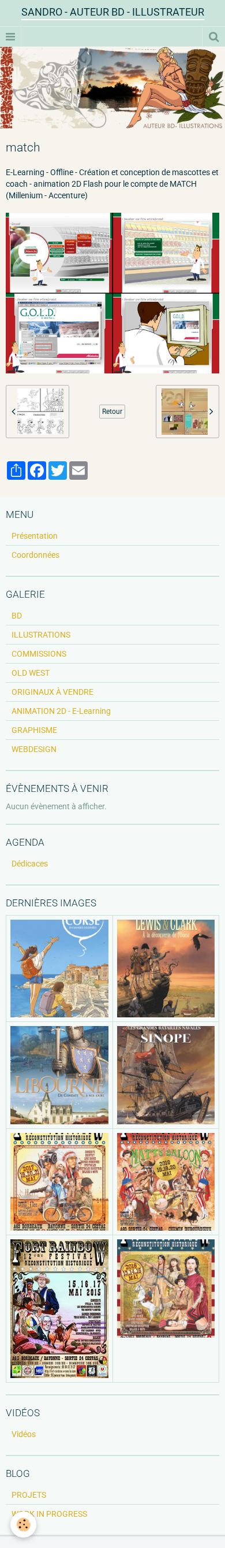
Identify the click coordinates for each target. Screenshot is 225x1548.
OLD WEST (31, 672)
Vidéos (24, 1434)
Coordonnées (35, 555)
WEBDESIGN (34, 749)
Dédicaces (30, 863)
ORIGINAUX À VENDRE (52, 692)
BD (17, 615)
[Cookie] (23, 1525)
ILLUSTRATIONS (41, 634)
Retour (112, 412)
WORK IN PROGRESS (49, 1514)
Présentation (35, 535)
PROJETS (29, 1494)
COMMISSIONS (39, 653)
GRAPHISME (34, 730)
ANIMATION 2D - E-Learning (61, 711)
